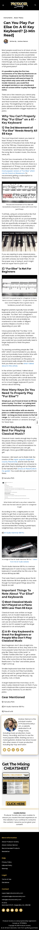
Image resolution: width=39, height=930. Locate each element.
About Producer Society (10, 842)
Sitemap (5, 869)
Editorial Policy (7, 865)
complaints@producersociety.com (13, 896)
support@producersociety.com (12, 893)
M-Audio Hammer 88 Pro (14, 533)
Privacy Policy (7, 862)
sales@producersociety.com (11, 899)
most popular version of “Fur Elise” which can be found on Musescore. (18, 172)
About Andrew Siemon (10, 845)
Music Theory (18, 18)
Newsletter (6, 851)
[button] (37, 5)
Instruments (8, 18)
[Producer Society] (19, 5)
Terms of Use (6, 879)
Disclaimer (5, 882)
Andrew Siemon (23, 41)
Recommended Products (11, 848)
